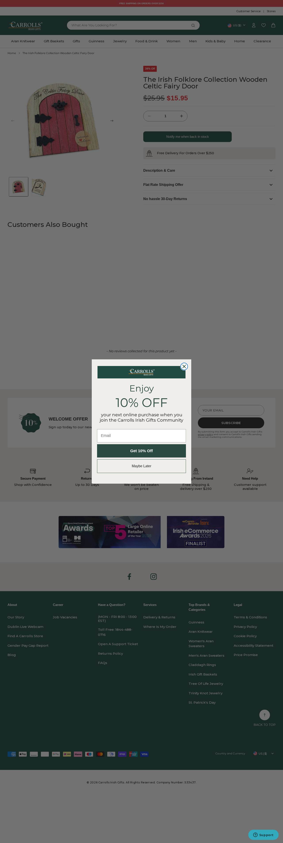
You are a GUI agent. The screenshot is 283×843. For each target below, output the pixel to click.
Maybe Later (141, 466)
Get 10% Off (141, 451)
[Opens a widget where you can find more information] (263, 835)
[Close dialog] (184, 366)
